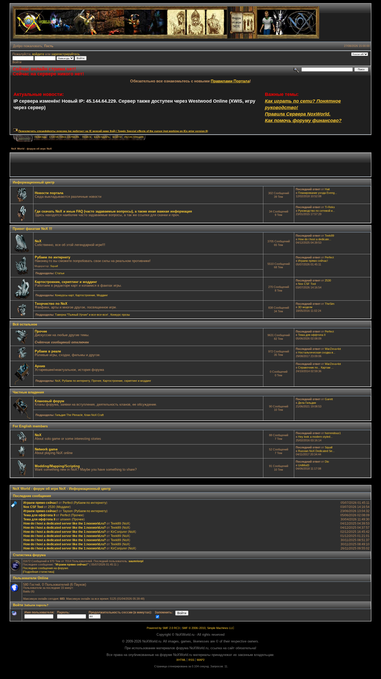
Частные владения (28, 392)
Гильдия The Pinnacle (69, 414)
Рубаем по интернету (52, 257)
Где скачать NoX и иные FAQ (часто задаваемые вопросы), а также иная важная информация (113, 211)
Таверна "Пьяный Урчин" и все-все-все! (82, 314)
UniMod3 (303, 465)
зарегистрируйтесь (65, 54)
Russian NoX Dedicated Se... (316, 450)
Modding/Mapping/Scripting (57, 466)
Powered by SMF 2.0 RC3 (163, 628)
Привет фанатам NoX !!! (32, 229)
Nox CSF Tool (307, 283)
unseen (65, 519)
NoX (38, 241)
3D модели (305, 307)
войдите (38, 54)
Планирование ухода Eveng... (317, 192)
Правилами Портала (230, 81)
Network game (46, 449)
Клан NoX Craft (94, 414)
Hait (327, 189)
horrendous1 (333, 433)
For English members (30, 426)
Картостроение (85, 295)
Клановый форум (49, 401)
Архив (40, 366)
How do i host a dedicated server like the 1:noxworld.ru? (64, 523)
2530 (328, 280)
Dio (327, 461)
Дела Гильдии (307, 402)
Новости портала (49, 193)
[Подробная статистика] (38, 571)
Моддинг (102, 295)
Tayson (68, 511)
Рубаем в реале (48, 351)
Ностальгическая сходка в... (316, 352)
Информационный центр (33, 182)
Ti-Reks (330, 207)
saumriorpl (136, 561)
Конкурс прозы (120, 314)
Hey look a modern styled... (315, 436)
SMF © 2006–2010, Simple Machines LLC (208, 628)
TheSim (329, 303)
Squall (54, 266)
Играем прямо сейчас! (313, 260)
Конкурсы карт (64, 295)
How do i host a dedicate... (314, 239)
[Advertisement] (190, 164)
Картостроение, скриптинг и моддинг (66, 282)
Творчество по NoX (51, 304)
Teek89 (329, 235)
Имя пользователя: (39, 612)
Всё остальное (25, 324)
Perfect (329, 257)
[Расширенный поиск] (296, 69)
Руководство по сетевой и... (316, 210)
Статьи (59, 273)
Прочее (41, 331)
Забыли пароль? (36, 605)
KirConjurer (119, 531)
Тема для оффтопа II (312, 334)
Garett (329, 399)
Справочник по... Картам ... (316, 367)
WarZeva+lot (333, 348)
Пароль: (63, 612)
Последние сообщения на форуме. (46, 568)
